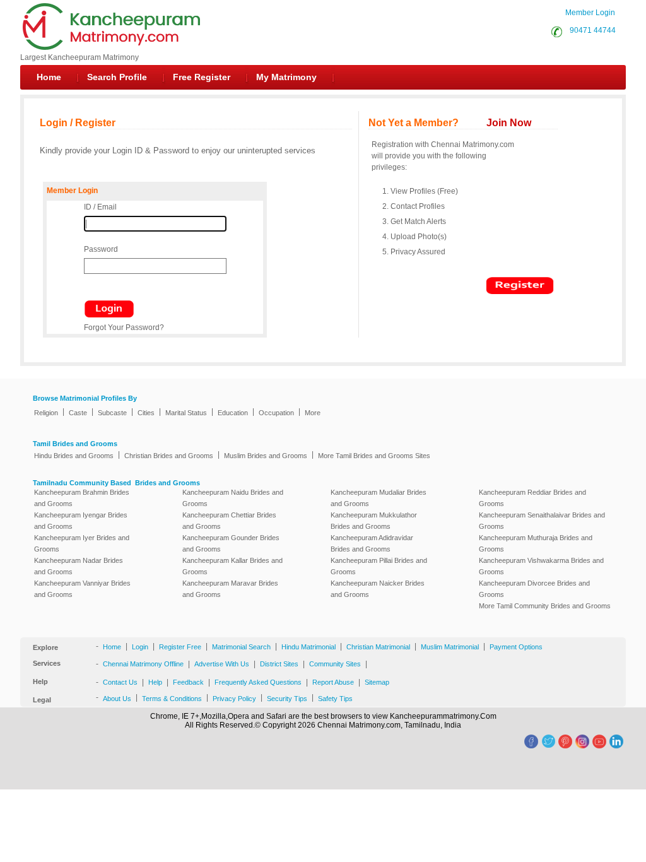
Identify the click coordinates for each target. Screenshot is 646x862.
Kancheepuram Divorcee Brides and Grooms (534, 588)
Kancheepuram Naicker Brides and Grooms (378, 588)
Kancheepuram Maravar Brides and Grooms (230, 588)
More (312, 412)
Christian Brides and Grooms (168, 455)
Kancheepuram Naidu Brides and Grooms (232, 497)
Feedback (188, 682)
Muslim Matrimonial (450, 647)
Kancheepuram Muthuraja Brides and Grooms (535, 543)
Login (140, 647)
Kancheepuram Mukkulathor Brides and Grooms (374, 520)
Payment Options (516, 647)
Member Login (590, 12)
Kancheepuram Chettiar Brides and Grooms (229, 520)
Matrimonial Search (241, 647)
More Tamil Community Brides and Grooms (545, 606)
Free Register (201, 77)
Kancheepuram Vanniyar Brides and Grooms (82, 588)
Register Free (180, 647)
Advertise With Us (221, 664)
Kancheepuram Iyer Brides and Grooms (81, 543)
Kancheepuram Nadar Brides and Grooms (78, 566)
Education (233, 412)
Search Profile (117, 77)
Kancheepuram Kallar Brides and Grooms (232, 566)
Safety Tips (335, 698)
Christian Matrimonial (378, 647)
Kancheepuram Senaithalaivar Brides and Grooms (542, 520)
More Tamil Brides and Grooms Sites (374, 455)
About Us (117, 698)
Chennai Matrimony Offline (143, 664)
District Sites (279, 664)
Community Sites (335, 664)
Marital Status (186, 412)
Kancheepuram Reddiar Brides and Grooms (532, 497)
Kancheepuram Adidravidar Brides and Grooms (372, 543)
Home (49, 77)
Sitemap (377, 682)
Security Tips (287, 698)
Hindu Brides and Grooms (74, 455)
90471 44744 (591, 30)
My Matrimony (286, 77)
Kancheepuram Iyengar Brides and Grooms (80, 520)
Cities (146, 412)
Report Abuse (333, 682)
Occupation (276, 412)
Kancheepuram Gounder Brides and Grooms (230, 543)
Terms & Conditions (172, 698)
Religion (46, 412)
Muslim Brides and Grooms (265, 455)
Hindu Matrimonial (308, 647)
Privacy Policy (234, 698)
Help (155, 682)
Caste (78, 412)
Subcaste (112, 412)
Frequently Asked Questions (258, 682)
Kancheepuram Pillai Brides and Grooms (379, 566)
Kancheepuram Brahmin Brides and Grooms (81, 497)
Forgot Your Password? (124, 327)
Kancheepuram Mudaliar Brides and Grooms (378, 497)
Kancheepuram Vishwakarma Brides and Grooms (541, 566)
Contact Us (120, 682)
